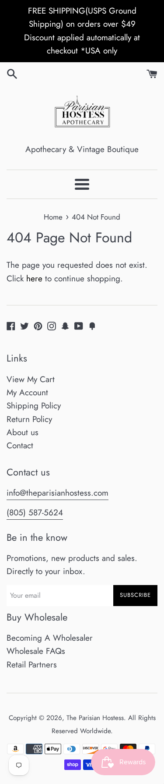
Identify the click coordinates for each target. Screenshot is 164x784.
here (34, 278)
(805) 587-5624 (35, 512)
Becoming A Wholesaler (50, 638)
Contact (20, 445)
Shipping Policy (34, 406)
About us (22, 432)
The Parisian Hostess (95, 718)
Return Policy (29, 419)
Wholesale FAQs (36, 651)
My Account (27, 392)
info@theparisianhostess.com (57, 493)
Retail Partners (32, 664)
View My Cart (31, 379)
